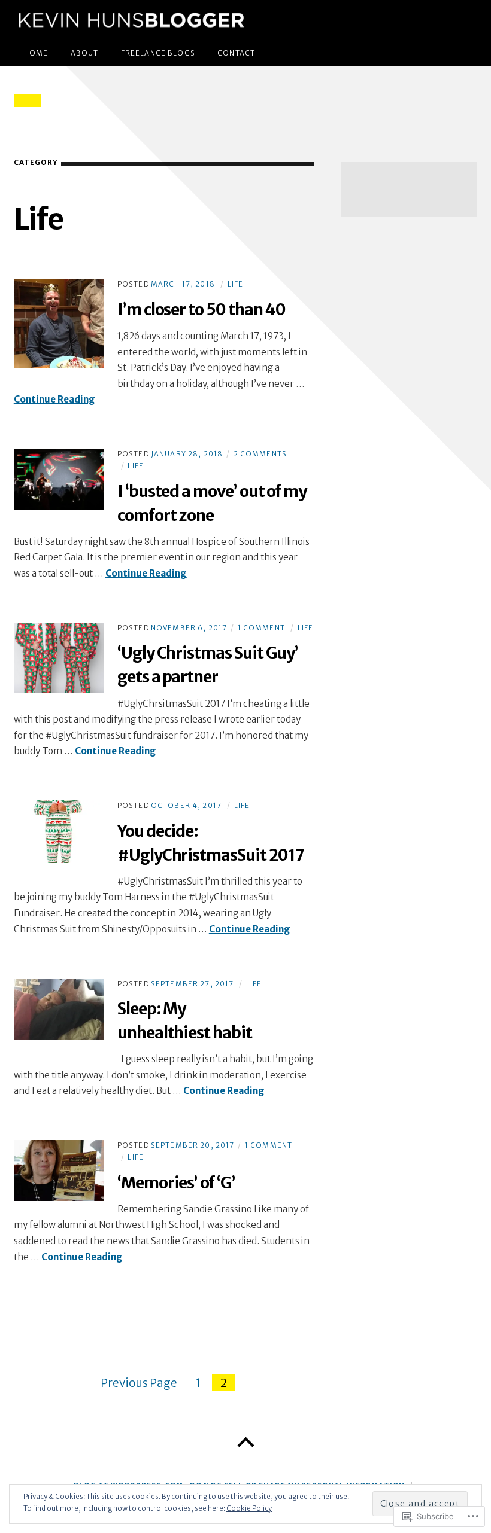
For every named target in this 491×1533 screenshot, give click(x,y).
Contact (236, 53)
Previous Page (139, 1383)
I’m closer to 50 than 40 (201, 309)
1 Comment (261, 628)
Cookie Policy (249, 1508)
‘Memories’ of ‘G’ (176, 1183)
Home (36, 53)
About (85, 53)
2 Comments (260, 454)
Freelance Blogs (158, 53)
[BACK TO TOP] (245, 1443)
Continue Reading (54, 399)
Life (236, 284)
